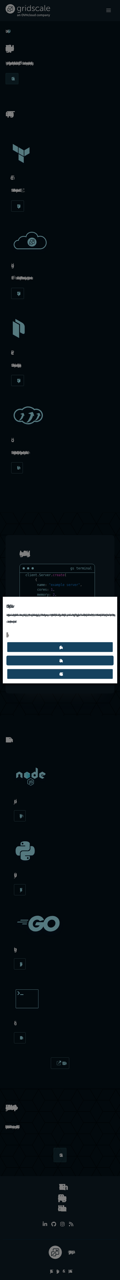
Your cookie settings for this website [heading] (8, 606)
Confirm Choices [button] (60, 673)
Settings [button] (7, 634)
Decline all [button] (60, 660)
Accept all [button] (60, 646)
